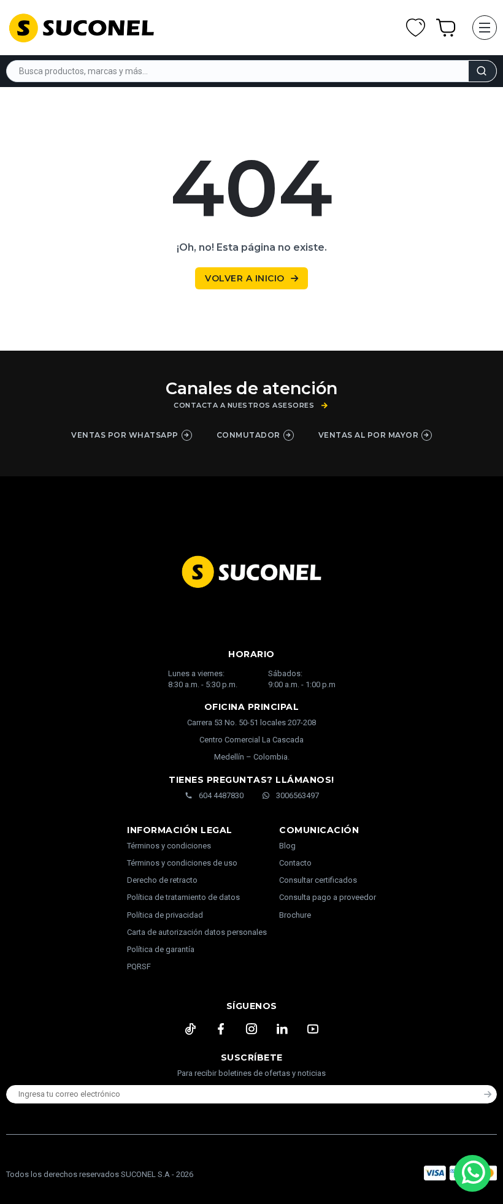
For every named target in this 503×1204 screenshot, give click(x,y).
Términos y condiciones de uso (182, 862)
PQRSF (139, 966)
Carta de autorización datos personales (197, 932)
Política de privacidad (165, 915)
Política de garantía (160, 949)
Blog (287, 845)
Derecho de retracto (162, 880)
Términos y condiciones (169, 845)
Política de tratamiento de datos (183, 897)
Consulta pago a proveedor (327, 897)
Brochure (295, 915)
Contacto (295, 862)
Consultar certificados (318, 880)
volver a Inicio (245, 278)
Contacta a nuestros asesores (244, 405)
